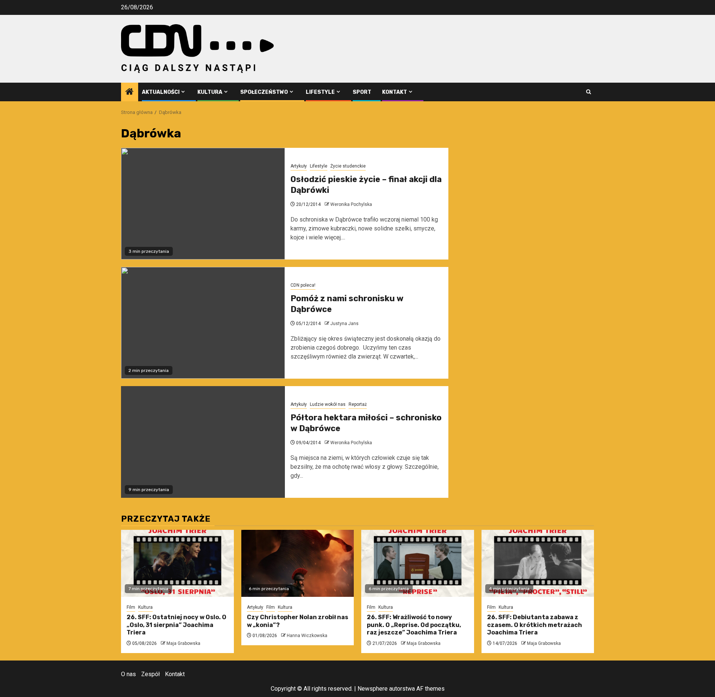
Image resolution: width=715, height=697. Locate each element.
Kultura (209, 92)
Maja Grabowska (183, 643)
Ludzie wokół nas (328, 404)
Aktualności (160, 92)
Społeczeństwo (264, 92)
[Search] (588, 92)
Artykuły (298, 166)
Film (131, 607)
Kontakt (394, 92)
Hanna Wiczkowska (307, 635)
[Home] (129, 92)
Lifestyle (320, 92)
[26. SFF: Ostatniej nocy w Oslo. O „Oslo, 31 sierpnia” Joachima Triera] (177, 563)
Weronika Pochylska (351, 204)
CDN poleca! (302, 285)
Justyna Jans (344, 323)
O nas (128, 674)
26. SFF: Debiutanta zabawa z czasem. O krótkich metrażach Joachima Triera (534, 625)
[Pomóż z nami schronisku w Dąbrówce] (203, 323)
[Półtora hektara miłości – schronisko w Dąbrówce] (203, 442)
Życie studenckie (348, 166)
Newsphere (373, 688)
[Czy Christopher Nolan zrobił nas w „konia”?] (297, 563)
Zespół (150, 674)
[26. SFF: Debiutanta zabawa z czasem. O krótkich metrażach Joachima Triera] (538, 563)
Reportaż (358, 404)
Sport (362, 92)
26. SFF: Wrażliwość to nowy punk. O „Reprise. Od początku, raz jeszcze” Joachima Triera (414, 625)
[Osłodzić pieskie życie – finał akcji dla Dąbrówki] (203, 204)
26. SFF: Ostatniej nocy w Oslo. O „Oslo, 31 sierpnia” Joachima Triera (176, 625)
